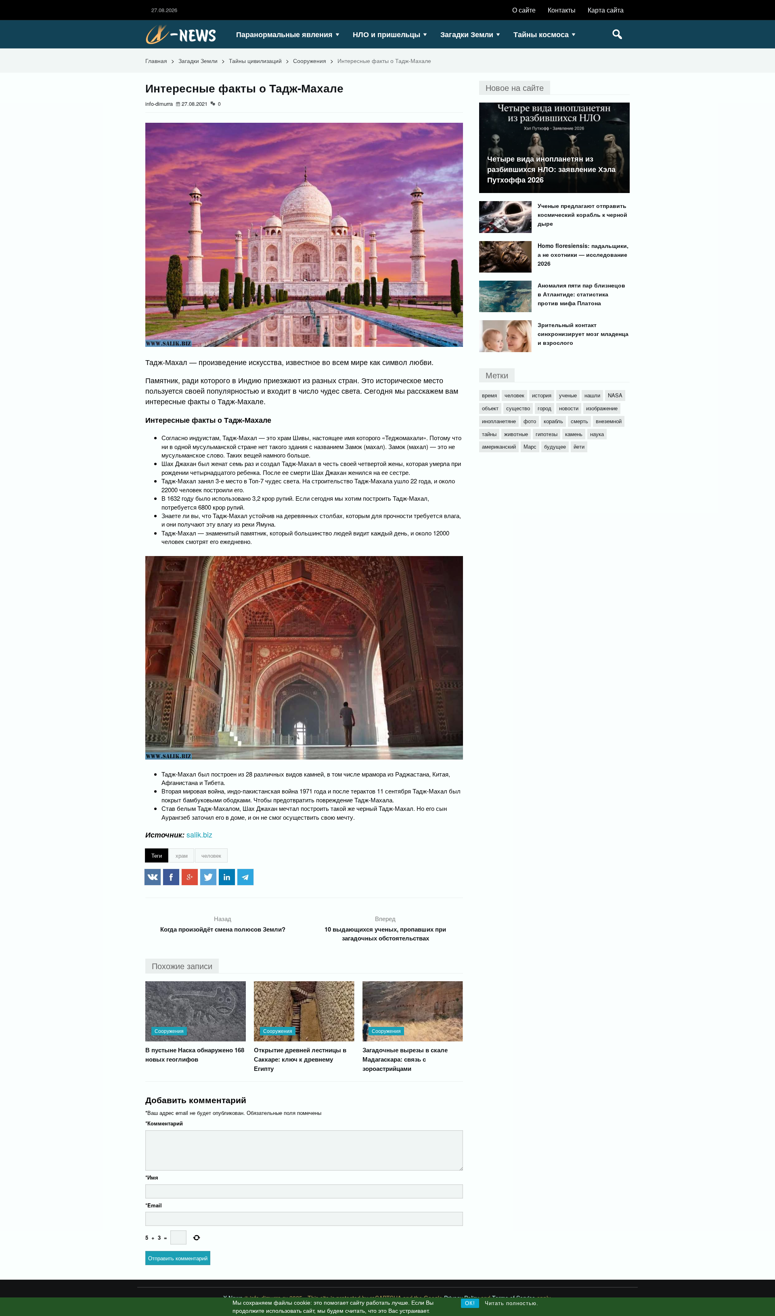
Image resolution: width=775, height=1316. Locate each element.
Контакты (562, 10)
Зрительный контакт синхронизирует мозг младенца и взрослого (583, 333)
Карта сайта (606, 10)
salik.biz (199, 834)
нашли (592, 395)
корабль (553, 421)
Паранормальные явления (284, 34)
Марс (530, 446)
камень (573, 434)
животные (516, 434)
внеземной (609, 421)
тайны (489, 434)
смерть (579, 421)
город (544, 408)
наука (597, 434)
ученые (568, 395)
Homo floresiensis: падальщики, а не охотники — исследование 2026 (583, 254)
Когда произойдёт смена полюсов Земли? (222, 929)
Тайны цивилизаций (255, 61)
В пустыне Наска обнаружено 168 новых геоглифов (194, 1054)
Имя (151, 1177)
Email (153, 1205)
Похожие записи (182, 966)
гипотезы (546, 434)
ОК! (470, 1303)
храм (182, 855)
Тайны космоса (541, 34)
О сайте (524, 10)
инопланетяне (499, 421)
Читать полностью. (511, 1303)
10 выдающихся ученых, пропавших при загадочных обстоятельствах (385, 933)
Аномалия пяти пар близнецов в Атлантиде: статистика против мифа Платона (581, 294)
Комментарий (164, 1123)
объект (490, 408)
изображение (602, 408)
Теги (156, 855)
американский (499, 446)
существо (518, 408)
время (489, 395)
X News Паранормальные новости (183, 34)
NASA (615, 395)
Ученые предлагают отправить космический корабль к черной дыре (582, 214)
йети (579, 446)
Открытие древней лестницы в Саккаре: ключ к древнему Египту (300, 1059)
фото (530, 421)
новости (568, 408)
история (541, 395)
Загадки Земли (466, 34)
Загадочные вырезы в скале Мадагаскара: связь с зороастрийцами (405, 1059)
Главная (156, 61)
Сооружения (309, 61)
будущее (555, 446)
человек (211, 855)
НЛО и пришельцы (386, 34)
